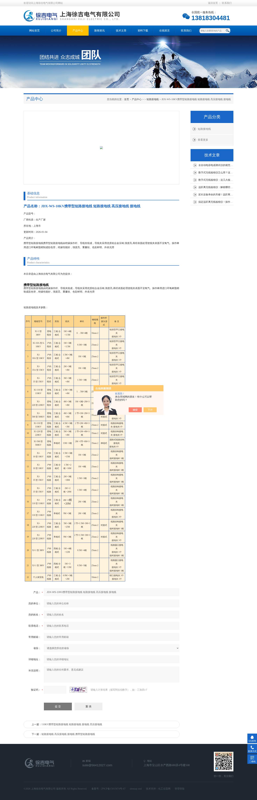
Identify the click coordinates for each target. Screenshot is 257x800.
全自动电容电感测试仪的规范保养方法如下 (215, 165)
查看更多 (203, 139)
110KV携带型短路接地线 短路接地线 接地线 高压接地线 (71, 724)
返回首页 (213, 3)
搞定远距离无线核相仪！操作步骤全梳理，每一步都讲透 (215, 202)
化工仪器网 (164, 788)
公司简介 (56, 30)
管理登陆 (179, 788)
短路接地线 (153, 99)
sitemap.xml (136, 788)
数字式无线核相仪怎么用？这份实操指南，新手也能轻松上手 (215, 172)
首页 (126, 99)
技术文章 (121, 30)
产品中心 (78, 30)
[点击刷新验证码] (78, 690)
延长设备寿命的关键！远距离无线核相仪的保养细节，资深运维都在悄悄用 (215, 194)
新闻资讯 (99, 30)
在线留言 (164, 30)
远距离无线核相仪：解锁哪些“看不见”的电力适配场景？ (215, 187)
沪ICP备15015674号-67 (113, 788)
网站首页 (34, 30)
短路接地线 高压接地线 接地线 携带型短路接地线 (68, 734)
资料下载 (143, 30)
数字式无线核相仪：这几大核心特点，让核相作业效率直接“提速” (215, 180)
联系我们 (227, 3)
